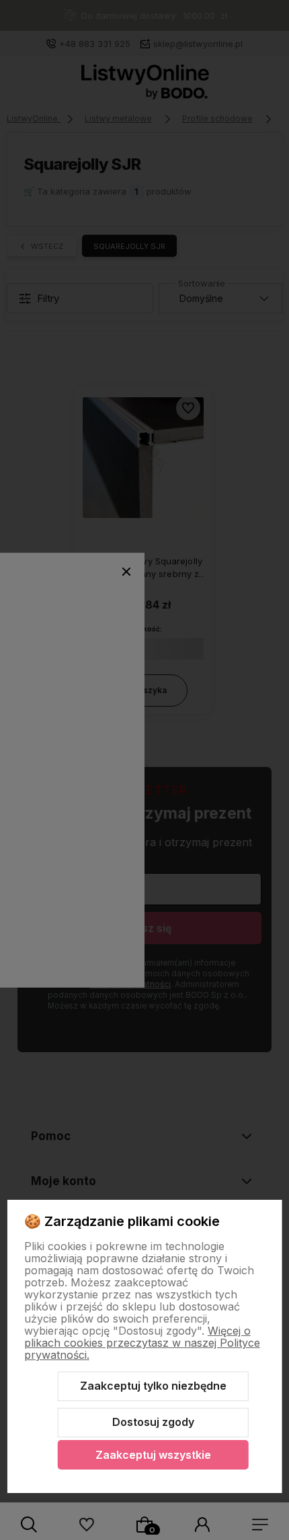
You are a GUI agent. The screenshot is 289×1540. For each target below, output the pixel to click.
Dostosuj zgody (153, 1422)
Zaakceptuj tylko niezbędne (153, 1385)
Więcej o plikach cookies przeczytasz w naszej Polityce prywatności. (142, 1343)
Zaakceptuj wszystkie (153, 1454)
